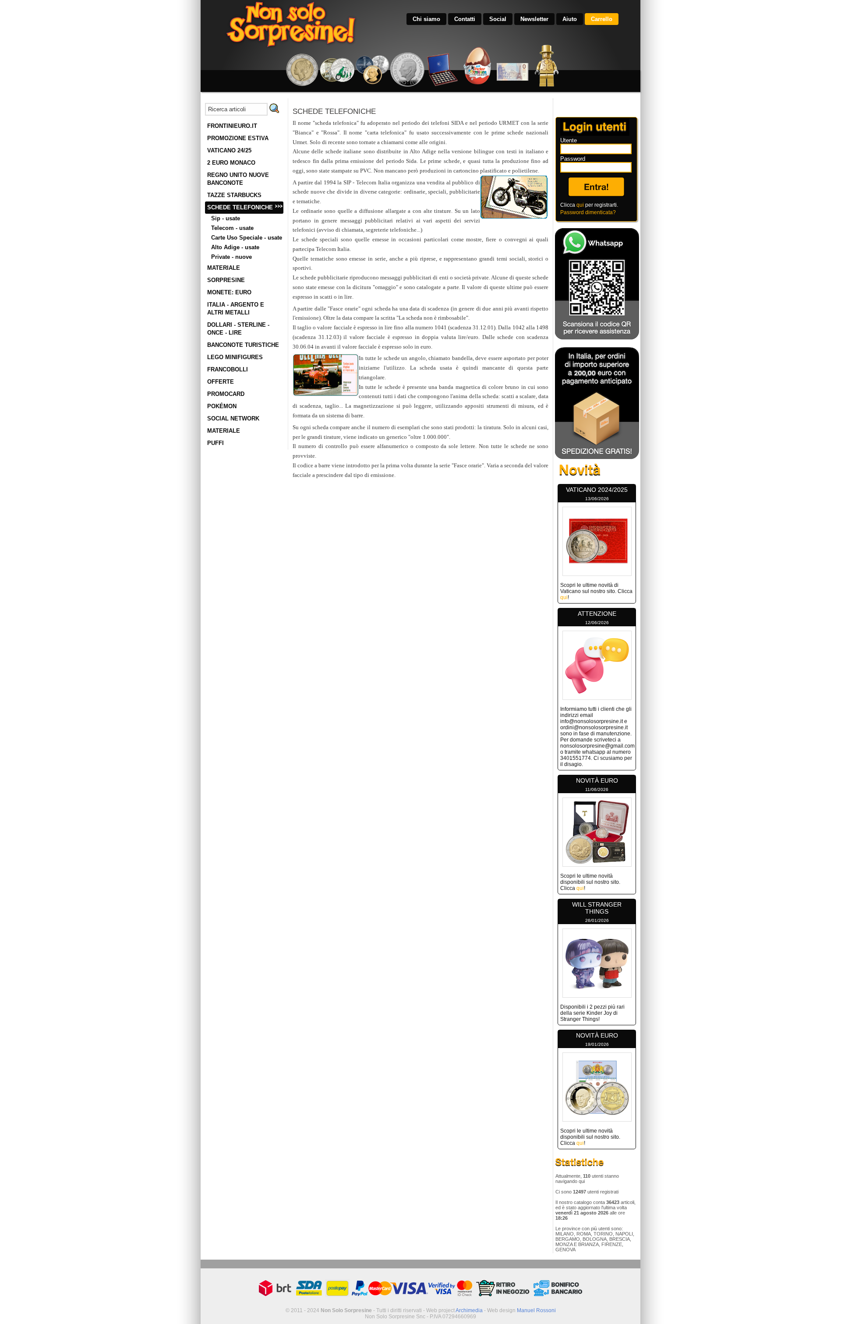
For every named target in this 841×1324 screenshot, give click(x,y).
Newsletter (534, 19)
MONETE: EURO (229, 292)
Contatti (464, 19)
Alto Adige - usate (235, 247)
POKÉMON (222, 406)
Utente (568, 140)
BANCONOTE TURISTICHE (243, 345)
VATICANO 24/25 (229, 150)
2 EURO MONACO (231, 162)
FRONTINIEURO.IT (232, 126)
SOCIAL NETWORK (233, 418)
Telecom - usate (232, 228)
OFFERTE (220, 381)
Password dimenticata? (588, 212)
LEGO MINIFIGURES (235, 357)
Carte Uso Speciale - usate (246, 237)
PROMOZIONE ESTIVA (238, 138)
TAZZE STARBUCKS (234, 195)
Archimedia (469, 1310)
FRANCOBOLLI (227, 369)
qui (580, 205)
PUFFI (215, 443)
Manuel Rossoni (536, 1310)
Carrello (601, 19)
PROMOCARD (225, 394)
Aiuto (569, 19)
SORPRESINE (226, 280)
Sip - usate (225, 218)
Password (572, 158)
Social (497, 19)
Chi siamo (426, 19)
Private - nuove (231, 257)
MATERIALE (223, 268)
